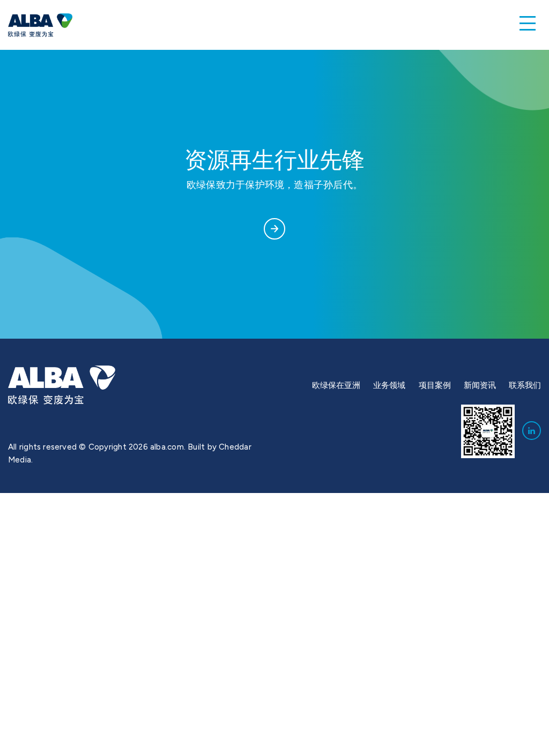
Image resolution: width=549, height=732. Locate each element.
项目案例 (435, 385)
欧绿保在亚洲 (336, 385)
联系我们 (525, 385)
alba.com (167, 447)
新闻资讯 (480, 385)
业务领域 (389, 385)
